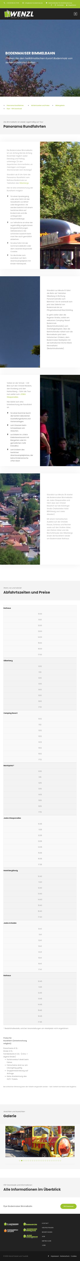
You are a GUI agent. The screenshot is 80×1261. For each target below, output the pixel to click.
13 (45, 1160)
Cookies (74, 1256)
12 (43, 1160)
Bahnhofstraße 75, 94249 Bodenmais (60, 3)
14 (47, 1160)
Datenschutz (65, 1256)
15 (49, 1160)
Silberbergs (24, 183)
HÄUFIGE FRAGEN (47, 1228)
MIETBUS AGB (46, 1241)
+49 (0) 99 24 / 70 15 (12, 3)
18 (56, 1160)
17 (54, 1160)
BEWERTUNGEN (47, 1232)
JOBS (44, 1245)
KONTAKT (45, 1223)
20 (60, 1160)
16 (51, 1160)
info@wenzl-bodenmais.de (34, 3)
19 (58, 1160)
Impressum (55, 1256)
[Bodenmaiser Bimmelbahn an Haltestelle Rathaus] (40, 1141)
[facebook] (51, 5)
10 (39, 1160)
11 (41, 1160)
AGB (43, 1236)
